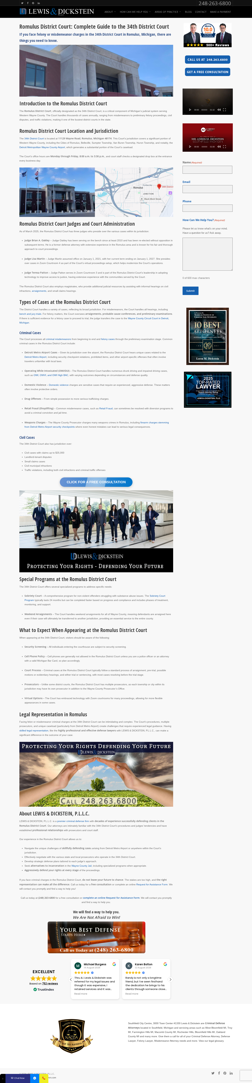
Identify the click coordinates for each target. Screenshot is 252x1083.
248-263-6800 (215, 3)
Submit (190, 290)
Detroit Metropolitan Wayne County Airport (42, 147)
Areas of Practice (166, 12)
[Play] (190, 109)
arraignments (39, 290)
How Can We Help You (134, 12)
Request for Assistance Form (152, 884)
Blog (188, 12)
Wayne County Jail (81, 865)
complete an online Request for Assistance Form (111, 897)
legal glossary (216, 1040)
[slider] (204, 110)
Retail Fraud (106, 408)
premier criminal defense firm (73, 821)
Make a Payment (220, 12)
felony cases (108, 339)
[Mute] (219, 109)
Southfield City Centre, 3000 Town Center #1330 (154, 1023)
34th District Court (34, 138)
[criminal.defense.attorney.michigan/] (34, 1078)
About (109, 12)
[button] (170, 979)
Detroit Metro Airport (35, 357)
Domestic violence (59, 385)
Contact (201, 12)
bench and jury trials (30, 313)
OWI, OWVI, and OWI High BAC (51, 375)
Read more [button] (79, 993)
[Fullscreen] (224, 109)
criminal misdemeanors (58, 339)
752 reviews (50, 983)
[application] (208, 102)
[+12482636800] (43, 1078)
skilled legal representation (33, 730)
